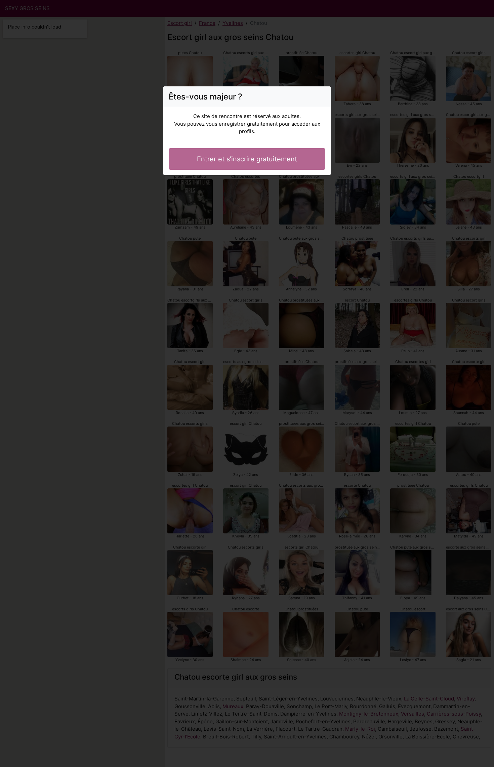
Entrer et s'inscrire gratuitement (247, 159)
